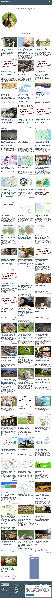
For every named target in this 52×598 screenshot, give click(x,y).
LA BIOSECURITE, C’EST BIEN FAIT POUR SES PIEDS (8, 49)
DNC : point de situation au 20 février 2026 (25, 166)
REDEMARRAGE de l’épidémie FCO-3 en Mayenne (7, 310)
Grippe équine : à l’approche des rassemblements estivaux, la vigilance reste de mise (8, 97)
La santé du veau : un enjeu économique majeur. (24, 428)
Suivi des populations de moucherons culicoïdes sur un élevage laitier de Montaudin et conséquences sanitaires (26, 50)
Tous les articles (34, 558)
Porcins (26, 584)
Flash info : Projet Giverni (40, 471)
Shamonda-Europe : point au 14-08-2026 (41, 48)
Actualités (38, 2)
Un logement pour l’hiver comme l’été (41, 449)
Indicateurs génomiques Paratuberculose (8, 214)
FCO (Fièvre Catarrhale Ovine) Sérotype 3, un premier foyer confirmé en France (25, 518)
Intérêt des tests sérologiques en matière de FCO (25, 189)
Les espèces (13, 3)
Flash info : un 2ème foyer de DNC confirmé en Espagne (42, 215)
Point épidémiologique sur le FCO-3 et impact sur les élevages (42, 237)
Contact (45, 2)
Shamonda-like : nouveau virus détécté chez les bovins (8, 73)
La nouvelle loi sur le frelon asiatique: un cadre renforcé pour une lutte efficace (25, 336)
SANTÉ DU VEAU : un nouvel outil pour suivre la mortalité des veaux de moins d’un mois (8, 143)
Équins (16, 589)
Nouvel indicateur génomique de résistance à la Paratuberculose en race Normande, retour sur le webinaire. (42, 519)
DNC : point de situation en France (25, 214)
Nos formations (29, 3)
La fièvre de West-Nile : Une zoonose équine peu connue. (8, 450)
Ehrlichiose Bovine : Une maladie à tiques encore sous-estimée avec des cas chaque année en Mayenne (25, 544)
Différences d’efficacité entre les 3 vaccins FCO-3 (8, 260)
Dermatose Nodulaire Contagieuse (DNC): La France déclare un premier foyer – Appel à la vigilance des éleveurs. (25, 312)
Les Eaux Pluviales (41, 407)
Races (17, 585)
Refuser (38, 595)
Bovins (16, 584)
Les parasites (22, 357)
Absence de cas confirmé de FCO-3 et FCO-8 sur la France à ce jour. (25, 121)
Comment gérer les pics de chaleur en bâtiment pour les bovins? (8, 359)
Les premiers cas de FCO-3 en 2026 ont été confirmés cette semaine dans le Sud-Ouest (42, 73)
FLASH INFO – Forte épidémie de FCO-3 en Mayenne (7, 285)
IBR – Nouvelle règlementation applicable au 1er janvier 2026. (25, 143)
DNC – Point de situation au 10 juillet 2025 (42, 284)
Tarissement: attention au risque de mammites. (8, 335)
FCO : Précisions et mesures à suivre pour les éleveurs (8, 494)
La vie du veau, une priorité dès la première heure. (42, 310)
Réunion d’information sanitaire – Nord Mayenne (42, 96)
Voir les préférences (46, 595)
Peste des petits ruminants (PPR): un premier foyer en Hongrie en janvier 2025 (25, 381)
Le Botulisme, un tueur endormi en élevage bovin (42, 543)
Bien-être (16, 587)
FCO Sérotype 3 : (25, 495)
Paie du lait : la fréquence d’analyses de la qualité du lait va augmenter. (9, 428)
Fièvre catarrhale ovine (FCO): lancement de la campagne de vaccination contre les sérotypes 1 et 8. (25, 286)
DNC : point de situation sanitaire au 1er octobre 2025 (8, 237)
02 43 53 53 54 (4, 590)
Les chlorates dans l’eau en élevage (25, 407)
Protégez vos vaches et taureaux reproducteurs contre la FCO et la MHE (42, 381)
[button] (49, 586)
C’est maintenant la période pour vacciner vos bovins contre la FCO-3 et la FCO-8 (8, 168)
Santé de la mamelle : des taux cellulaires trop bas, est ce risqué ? (42, 167)
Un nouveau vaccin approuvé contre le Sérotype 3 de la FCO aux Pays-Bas (8, 569)
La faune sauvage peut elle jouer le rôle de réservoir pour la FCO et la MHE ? (42, 336)
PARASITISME (22, 449)
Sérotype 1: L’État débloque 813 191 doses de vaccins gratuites (9, 121)
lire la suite (14, 59)
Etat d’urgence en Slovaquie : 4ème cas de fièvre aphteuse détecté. (42, 359)
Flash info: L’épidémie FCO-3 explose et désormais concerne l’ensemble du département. (42, 261)
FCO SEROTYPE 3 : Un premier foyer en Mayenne (8, 472)
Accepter (29, 595)
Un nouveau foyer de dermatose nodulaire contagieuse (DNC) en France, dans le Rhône (25, 238)
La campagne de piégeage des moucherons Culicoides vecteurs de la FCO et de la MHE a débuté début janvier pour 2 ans (8, 191)
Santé (17, 586)
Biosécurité (21, 2)
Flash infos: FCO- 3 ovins (9, 407)
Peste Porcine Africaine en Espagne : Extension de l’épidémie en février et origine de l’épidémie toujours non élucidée (42, 144)
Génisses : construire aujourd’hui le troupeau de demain (25, 73)
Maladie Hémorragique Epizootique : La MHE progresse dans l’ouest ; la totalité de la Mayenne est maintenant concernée (9, 520)
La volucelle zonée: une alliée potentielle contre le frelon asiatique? (25, 260)
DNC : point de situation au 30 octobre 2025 (42, 188)
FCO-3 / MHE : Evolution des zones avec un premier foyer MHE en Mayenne (42, 429)
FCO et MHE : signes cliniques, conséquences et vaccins (25, 472)
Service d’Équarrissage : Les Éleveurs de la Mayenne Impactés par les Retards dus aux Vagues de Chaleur (42, 495)
